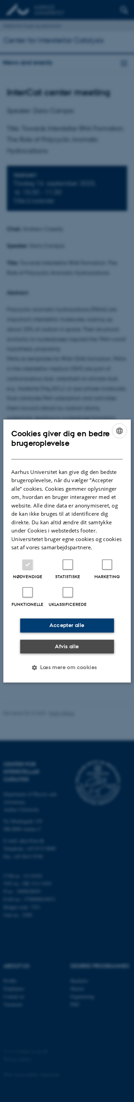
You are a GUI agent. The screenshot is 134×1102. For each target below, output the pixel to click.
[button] (67, 667)
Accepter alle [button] (66, 625)
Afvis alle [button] (67, 646)
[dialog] (67, 551)
